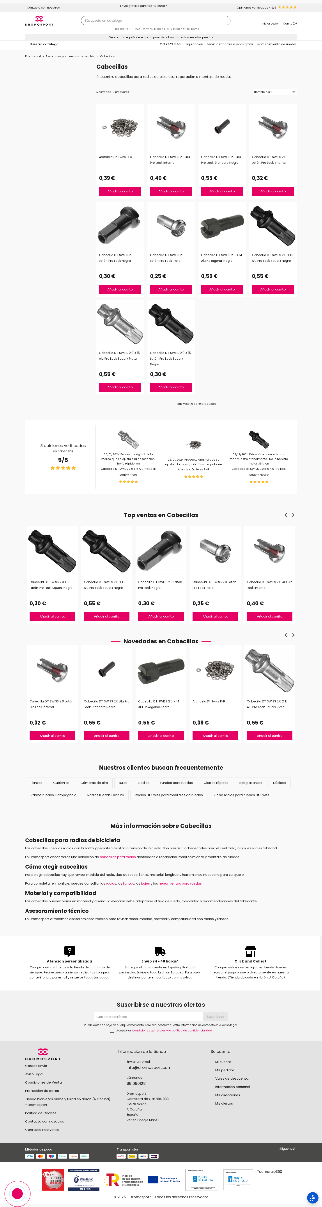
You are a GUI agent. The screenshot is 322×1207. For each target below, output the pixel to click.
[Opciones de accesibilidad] (312, 1197)
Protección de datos (42, 1090)
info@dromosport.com (149, 1067)
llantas (128, 883)
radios (111, 883)
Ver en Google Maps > (143, 1120)
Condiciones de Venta (43, 1082)
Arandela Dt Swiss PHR (193, 469)
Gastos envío (36, 1065)
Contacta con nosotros (44, 1121)
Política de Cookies (41, 1113)
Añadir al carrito (120, 191)
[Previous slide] (286, 514)
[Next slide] (293, 514)
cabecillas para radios (118, 857)
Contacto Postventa (42, 1129)
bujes (145, 883)
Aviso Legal (34, 1074)
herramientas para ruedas (180, 883)
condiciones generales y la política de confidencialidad (172, 1030)
